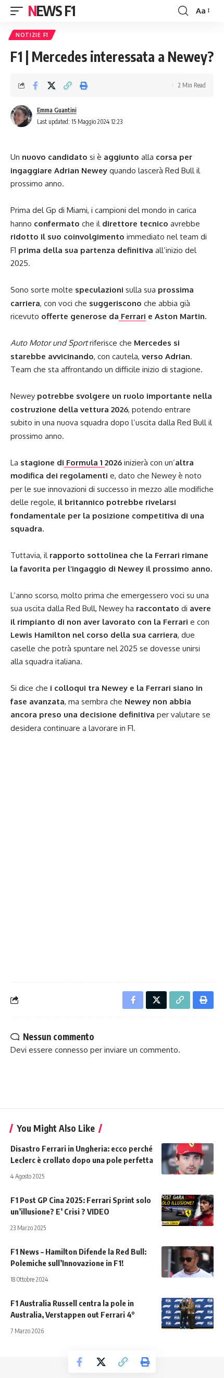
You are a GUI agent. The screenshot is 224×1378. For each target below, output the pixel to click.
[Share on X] (51, 85)
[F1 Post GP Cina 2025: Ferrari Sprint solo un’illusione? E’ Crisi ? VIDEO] (187, 1210)
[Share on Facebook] (35, 85)
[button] (19, 11)
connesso (71, 1050)
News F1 (51, 10)
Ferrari (132, 316)
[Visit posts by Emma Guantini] (21, 116)
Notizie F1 (32, 35)
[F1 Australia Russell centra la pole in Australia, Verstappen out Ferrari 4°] (187, 1313)
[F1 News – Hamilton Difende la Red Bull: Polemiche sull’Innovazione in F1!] (187, 1262)
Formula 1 (84, 462)
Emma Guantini (57, 110)
